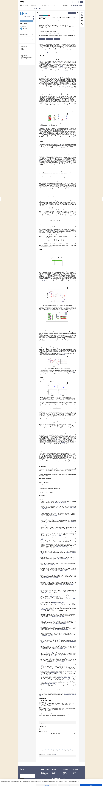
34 (61, 332)
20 (65, 70)
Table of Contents (23, 46)
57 (47, 352)
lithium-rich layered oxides (47, 52)
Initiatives (60, 1)
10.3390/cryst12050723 (37, 8)
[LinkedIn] (43, 700)
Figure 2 (72, 372)
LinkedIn (74, 771)
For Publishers (54, 775)
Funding (22, 56)
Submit (81, 1)
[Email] (40, 700)
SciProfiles (64, 775)
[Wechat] (47, 700)
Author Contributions (24, 55)
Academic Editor (23, 26)
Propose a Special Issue (27, 21)
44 (60, 145)
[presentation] (59, 177)
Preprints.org (65, 773)
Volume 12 (28, 8)
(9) (75, 243)
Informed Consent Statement (25, 58)
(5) (75, 220)
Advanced (80, 5)
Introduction (22, 49)
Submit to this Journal (27, 16)
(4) (75, 208)
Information (47, 1)
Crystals (25, 8)
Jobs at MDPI (43, 775)
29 (49, 82)
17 (44, 68)
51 (40, 160)
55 (52, 230)
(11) (75, 422)
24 (66, 105)
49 (73, 136)
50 (39, 160)
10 (48, 63)
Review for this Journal (26, 18)
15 (61, 66)
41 (45, 93)
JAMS (63, 778)
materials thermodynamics (70, 52)
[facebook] (45, 700)
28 (48, 82)
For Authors (54, 771)
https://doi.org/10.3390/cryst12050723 (53, 33)
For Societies (54, 777)
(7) (75, 234)
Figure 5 (59, 381)
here (44, 723)
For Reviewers (54, 772)
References (22, 63)
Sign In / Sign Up (75, 1)
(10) (75, 408)
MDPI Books (64, 772)
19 (46, 68)
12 (58, 66)
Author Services (53, 1)
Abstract (22, 48)
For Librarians (54, 774)
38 (42, 93)
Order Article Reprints (72, 12)
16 (62, 66)
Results (22, 51)
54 (54, 164)
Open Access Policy (44, 773)
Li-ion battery (54, 52)
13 (59, 66)
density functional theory (61, 52)
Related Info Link (23, 31)
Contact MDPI (43, 774)
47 (43, 134)
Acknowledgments (23, 60)
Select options (23, 775)
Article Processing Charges (45, 771)
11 (57, 66)
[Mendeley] (50, 700)
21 (66, 70)
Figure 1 (50, 277)
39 (43, 93)
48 (51, 148)
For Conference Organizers (56, 778)
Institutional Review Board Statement (26, 57)
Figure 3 (48, 309)
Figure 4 (64, 354)
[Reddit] (49, 700)
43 (47, 93)
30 (68, 86)
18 (45, 68)
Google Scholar (57, 502)
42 (46, 93)
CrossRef (62, 502)
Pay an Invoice (43, 772)
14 (60, 66)
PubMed (48, 542)
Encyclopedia (65, 777)
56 (46, 352)
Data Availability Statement (25, 59)
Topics (42, 1)
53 (61, 162)
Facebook (74, 772)
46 (42, 134)
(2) (75, 190)
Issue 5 (32, 8)
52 (41, 160)
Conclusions (23, 54)
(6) (75, 226)
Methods (22, 50)
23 (68, 84)
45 (70, 99)
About (65, 1)
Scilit (65, 502)
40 (44, 93)
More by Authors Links (24, 34)
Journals (37, 1)
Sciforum (64, 771)
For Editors (53, 773)
